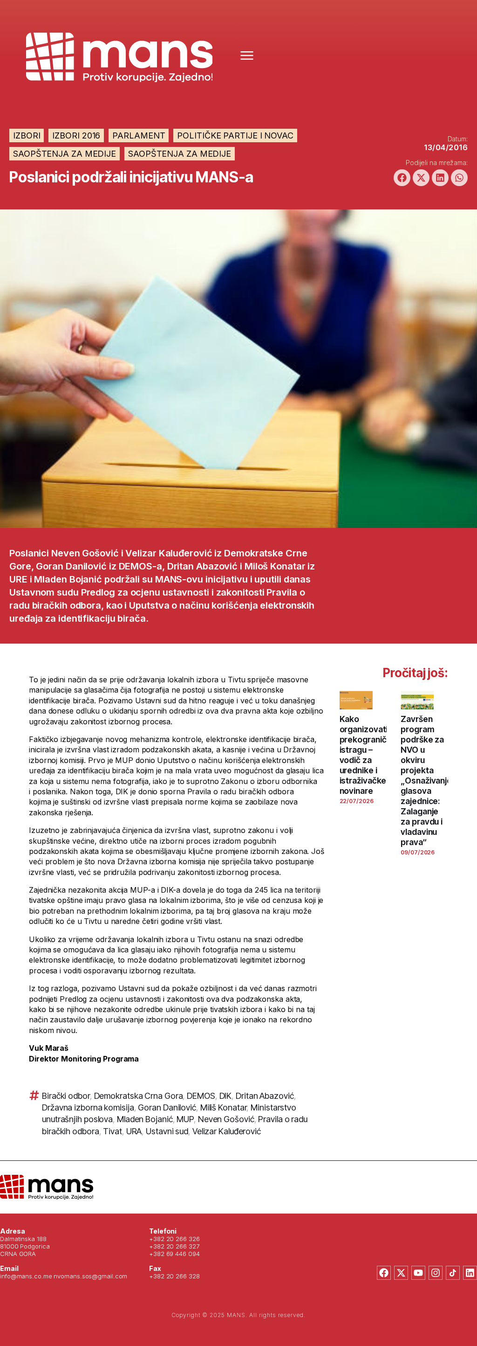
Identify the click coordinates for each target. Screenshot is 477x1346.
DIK (225, 1096)
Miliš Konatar (223, 1107)
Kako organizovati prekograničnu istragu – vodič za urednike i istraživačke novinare (368, 755)
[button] (402, 177)
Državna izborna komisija (88, 1107)
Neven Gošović (226, 1119)
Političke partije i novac (235, 135)
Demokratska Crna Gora (138, 1096)
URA (134, 1131)
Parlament (138, 135)
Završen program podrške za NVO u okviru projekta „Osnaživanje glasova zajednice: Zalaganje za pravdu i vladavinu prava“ (426, 780)
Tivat (112, 1131)
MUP (185, 1119)
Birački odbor (66, 1096)
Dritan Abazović (265, 1096)
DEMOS (201, 1096)
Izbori (26, 135)
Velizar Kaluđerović (226, 1131)
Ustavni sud (167, 1131)
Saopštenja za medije (64, 154)
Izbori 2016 (76, 135)
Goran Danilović (167, 1107)
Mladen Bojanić (145, 1119)
